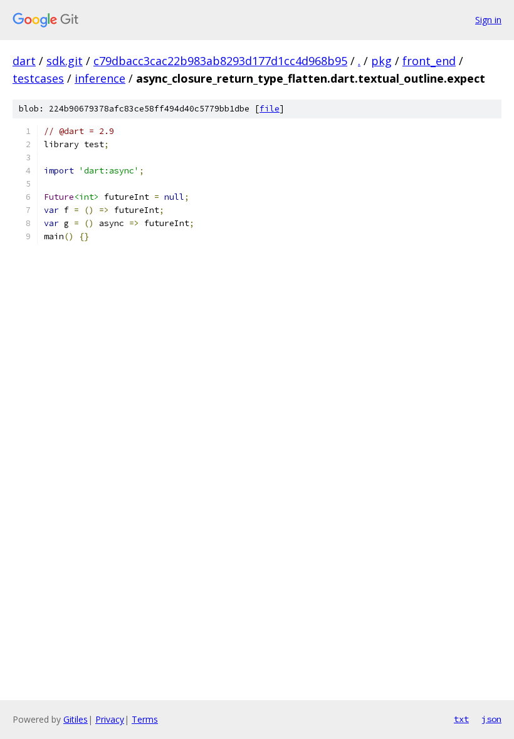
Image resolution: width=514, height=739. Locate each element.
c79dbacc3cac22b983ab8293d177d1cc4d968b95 (220, 60)
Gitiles (75, 719)
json (491, 719)
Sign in (488, 20)
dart (24, 60)
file (270, 108)
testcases (38, 78)
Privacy (109, 719)
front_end (429, 60)
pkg (381, 60)
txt (461, 719)
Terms (145, 719)
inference (100, 78)
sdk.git (64, 60)
